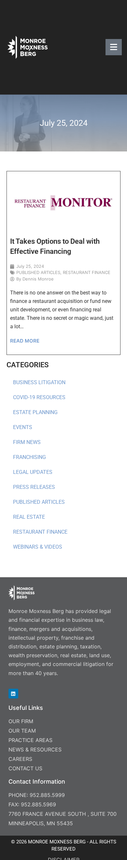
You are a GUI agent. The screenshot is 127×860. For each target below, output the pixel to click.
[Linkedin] (13, 693)
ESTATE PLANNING (35, 412)
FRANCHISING (29, 457)
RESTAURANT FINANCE (40, 532)
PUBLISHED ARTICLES (39, 502)
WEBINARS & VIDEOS (37, 547)
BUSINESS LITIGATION (39, 382)
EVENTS (22, 427)
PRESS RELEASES (34, 487)
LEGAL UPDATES (32, 472)
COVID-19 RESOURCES (39, 397)
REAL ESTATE (29, 517)
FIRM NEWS (27, 442)
